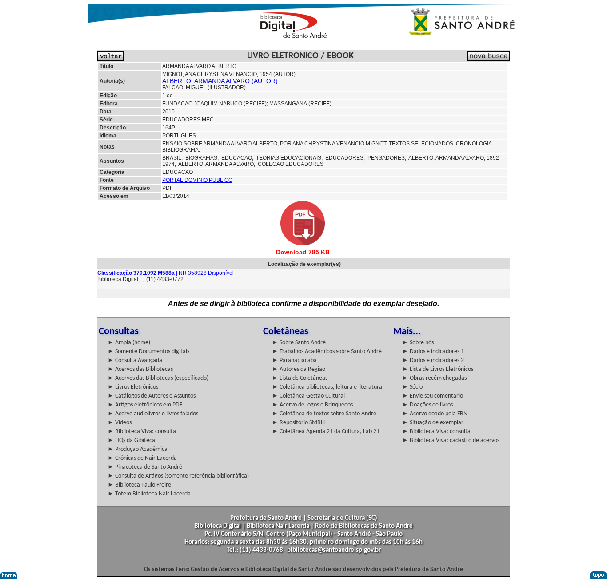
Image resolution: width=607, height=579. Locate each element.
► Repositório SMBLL (299, 422)
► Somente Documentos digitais (148, 351)
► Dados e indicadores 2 (433, 360)
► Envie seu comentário (432, 396)
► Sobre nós (418, 342)
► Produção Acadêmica (138, 449)
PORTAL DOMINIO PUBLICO (197, 180)
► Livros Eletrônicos (133, 387)
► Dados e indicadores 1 (433, 351)
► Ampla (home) (129, 342)
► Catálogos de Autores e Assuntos (152, 396)
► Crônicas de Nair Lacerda (142, 458)
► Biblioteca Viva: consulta (142, 431)
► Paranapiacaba (294, 360)
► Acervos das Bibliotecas (140, 369)
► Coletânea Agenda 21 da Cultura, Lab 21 (325, 431)
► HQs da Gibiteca (131, 440)
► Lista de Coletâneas (299, 378)
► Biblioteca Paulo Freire (139, 485)
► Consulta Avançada (135, 360)
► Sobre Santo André (299, 342)
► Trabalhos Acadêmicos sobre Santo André (327, 351)
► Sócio (412, 387)
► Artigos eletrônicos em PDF (145, 405)
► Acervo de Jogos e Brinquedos (312, 405)
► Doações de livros (427, 405)
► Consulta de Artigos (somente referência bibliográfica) (178, 476)
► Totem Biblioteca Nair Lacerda (149, 494)
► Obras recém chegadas (434, 378)
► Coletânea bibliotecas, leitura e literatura (327, 387)
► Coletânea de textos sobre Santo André (324, 413)
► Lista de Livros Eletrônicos (437, 369)
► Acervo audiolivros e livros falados (153, 413)
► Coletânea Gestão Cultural (308, 396)
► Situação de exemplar (432, 422)
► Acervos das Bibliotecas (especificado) (158, 378)
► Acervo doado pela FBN (434, 413)
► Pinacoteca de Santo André (145, 467)
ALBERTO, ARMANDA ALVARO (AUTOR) (220, 80)
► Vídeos (120, 422)
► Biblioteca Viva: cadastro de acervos (450, 440)
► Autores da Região (298, 369)
